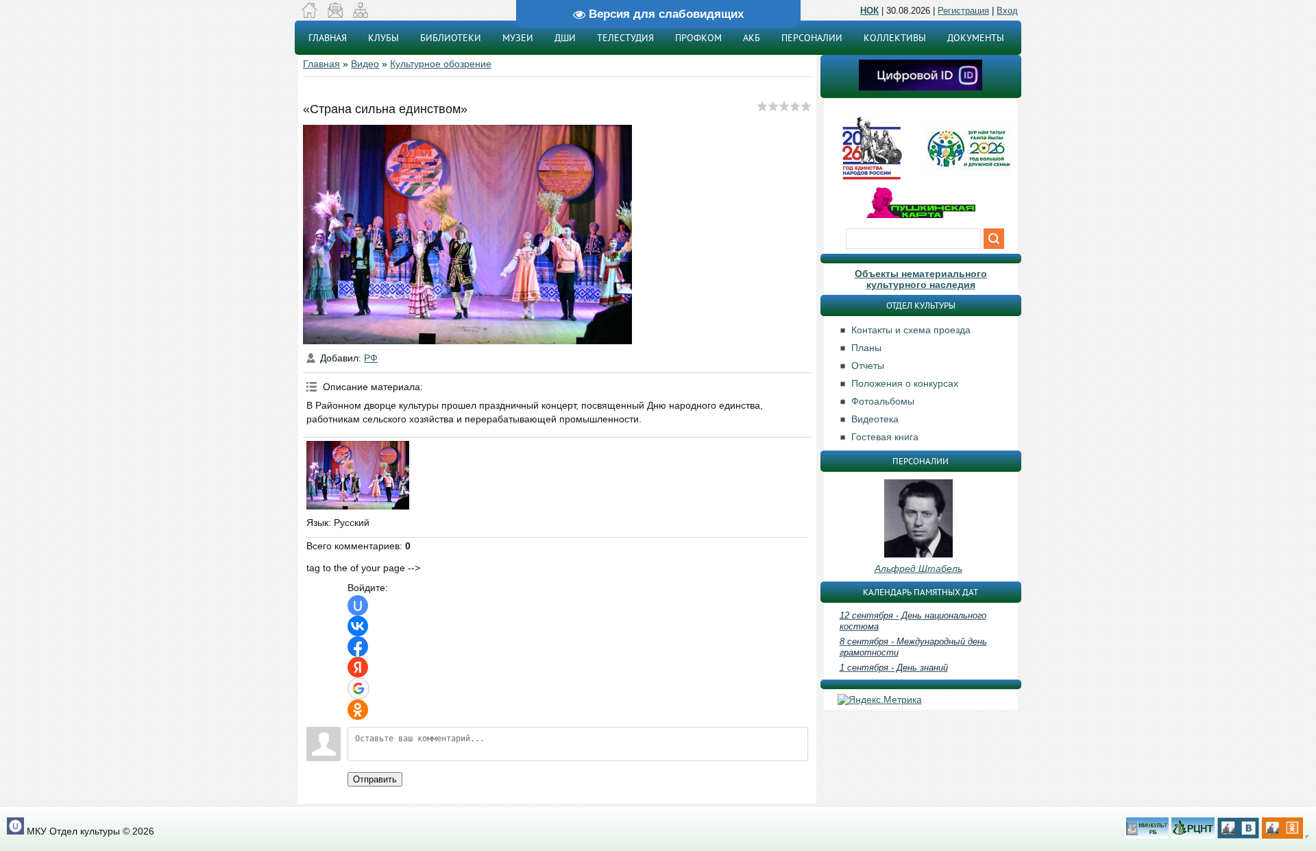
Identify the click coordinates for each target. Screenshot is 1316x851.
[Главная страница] (309, 14)
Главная (321, 63)
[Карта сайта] (360, 14)
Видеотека (875, 418)
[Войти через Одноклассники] (358, 709)
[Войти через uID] (358, 605)
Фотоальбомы (882, 401)
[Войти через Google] (358, 688)
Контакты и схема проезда (911, 329)
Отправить (375, 779)
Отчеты (867, 365)
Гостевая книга (884, 436)
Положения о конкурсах (904, 383)
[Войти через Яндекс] (358, 667)
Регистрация (963, 10)
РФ (371, 357)
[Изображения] (357, 475)
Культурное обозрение (440, 63)
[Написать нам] (335, 14)
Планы (866, 347)
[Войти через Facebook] (358, 646)
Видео (365, 63)
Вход (1007, 10)
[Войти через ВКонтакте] (358, 626)
